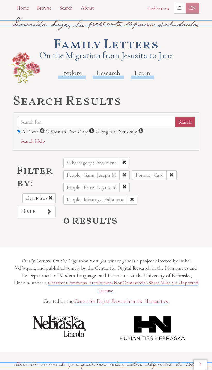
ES (180, 8)
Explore (72, 73)
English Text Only (118, 132)
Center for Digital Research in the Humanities (121, 301)
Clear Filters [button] (36, 198)
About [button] (87, 8)
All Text (30, 132)
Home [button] (22, 8)
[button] (36, 212)
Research (108, 73)
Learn (142, 73)
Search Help (32, 141)
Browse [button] (44, 8)
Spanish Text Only (69, 132)
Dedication (158, 9)
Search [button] (66, 8)
